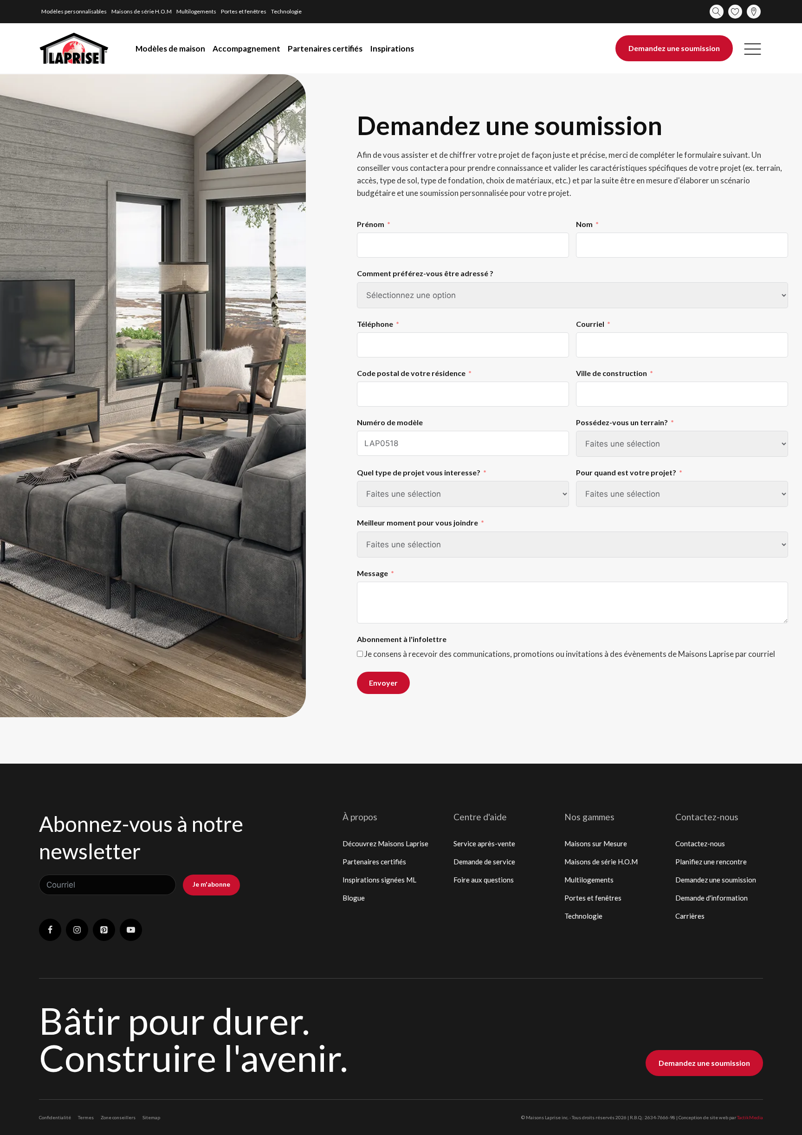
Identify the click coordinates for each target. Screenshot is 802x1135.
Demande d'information (711, 898)
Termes (86, 1117)
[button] (752, 48)
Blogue (354, 898)
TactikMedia (750, 1117)
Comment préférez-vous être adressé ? (426, 273)
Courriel (590, 323)
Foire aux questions (483, 880)
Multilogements (196, 11)
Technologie (286, 11)
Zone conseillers (118, 1117)
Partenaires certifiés (325, 48)
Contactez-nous (700, 843)
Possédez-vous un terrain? (622, 422)
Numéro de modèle (390, 422)
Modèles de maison (170, 48)
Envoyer (383, 682)
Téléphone (375, 323)
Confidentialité (55, 1117)
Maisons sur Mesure (595, 843)
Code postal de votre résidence (412, 373)
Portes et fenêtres (243, 11)
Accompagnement (246, 48)
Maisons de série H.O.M (141, 11)
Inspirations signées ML (379, 880)
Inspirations (392, 48)
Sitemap (151, 1117)
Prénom (370, 224)
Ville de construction (611, 373)
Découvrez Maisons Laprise (385, 843)
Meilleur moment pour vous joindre (417, 522)
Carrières (690, 916)
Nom (584, 224)
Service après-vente (484, 843)
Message (372, 573)
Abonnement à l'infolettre (401, 639)
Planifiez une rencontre (711, 861)
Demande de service (484, 861)
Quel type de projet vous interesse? (418, 472)
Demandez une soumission (674, 48)
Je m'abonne (211, 884)
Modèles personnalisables (74, 11)
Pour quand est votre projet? (626, 472)
